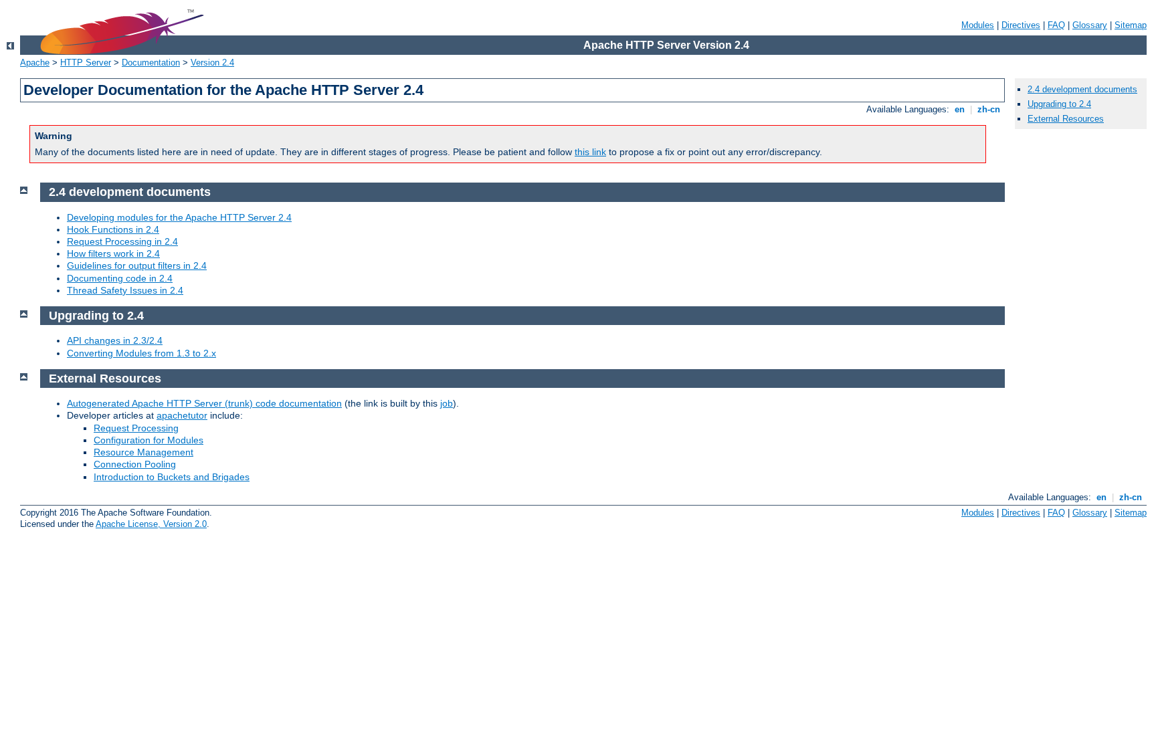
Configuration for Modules (148, 440)
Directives (1020, 25)
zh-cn (989, 109)
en (959, 109)
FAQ (1056, 25)
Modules (977, 25)
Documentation (151, 63)
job (446, 403)
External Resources (1066, 119)
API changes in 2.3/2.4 (115, 340)
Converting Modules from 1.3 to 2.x (141, 353)
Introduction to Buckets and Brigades (172, 476)
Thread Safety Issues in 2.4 (125, 290)
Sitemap (1131, 25)
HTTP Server (85, 63)
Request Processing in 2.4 (122, 241)
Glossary (1089, 25)
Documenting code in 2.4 (120, 278)
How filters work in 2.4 (113, 253)
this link (590, 151)
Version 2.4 (212, 63)
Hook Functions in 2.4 (113, 229)
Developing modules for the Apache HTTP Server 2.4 (179, 217)
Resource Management (143, 452)
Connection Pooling (135, 464)
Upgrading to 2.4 (1059, 104)
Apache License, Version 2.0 (151, 524)
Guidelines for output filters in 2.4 (137, 265)
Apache (35, 63)
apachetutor (182, 415)
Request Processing (136, 428)
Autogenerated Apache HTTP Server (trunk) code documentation (204, 403)
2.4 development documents (1082, 89)
